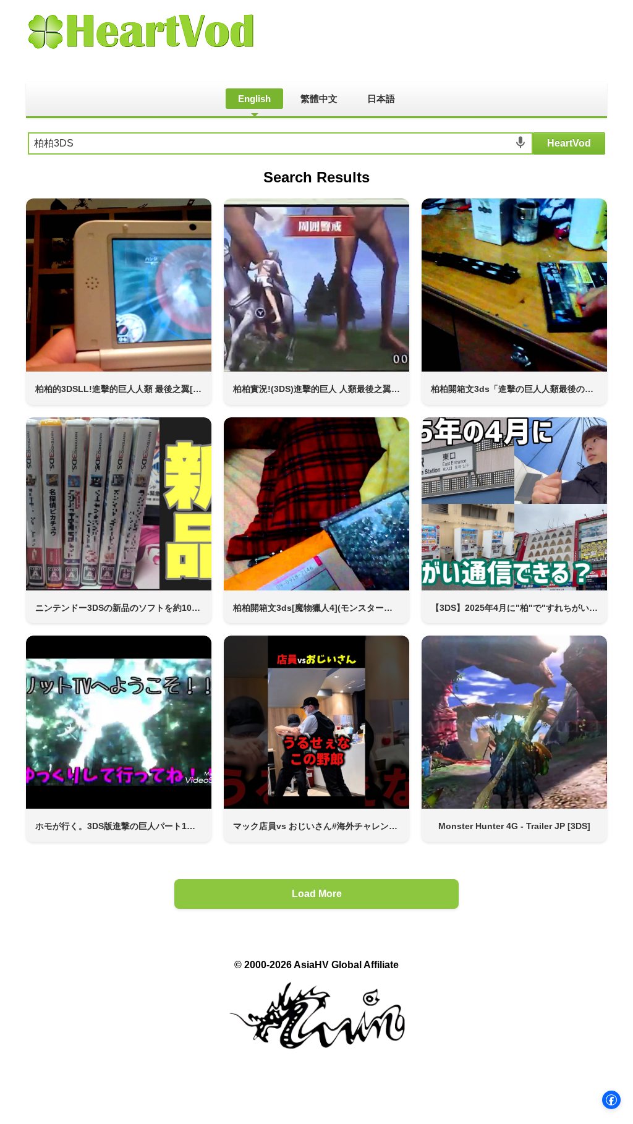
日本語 (381, 98)
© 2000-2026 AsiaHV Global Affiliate (316, 965)
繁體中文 (319, 98)
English (254, 98)
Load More (317, 893)
